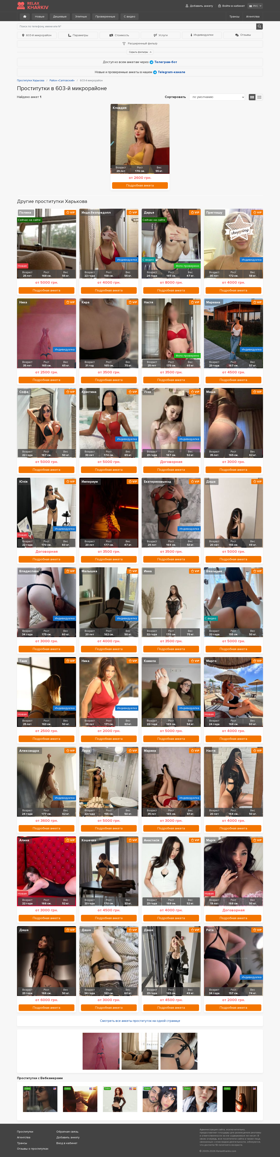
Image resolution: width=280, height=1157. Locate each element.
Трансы (234, 16)
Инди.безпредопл (96, 213)
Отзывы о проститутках (32, 1148)
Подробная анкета (140, 185)
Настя (148, 302)
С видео (129, 16)
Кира (85, 302)
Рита (210, 930)
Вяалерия (214, 571)
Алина (24, 840)
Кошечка (89, 840)
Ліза (147, 392)
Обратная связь (67, 1131)
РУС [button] (255, 6)
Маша (210, 392)
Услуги (163, 35)
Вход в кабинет (66, 1143)
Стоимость (122, 35)
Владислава (29, 571)
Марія (210, 840)
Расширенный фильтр (142, 43)
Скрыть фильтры (139, 52)
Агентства (253, 16)
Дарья (149, 213)
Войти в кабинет (233, 6)
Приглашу (214, 213)
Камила (150, 661)
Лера (86, 751)
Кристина (89, 392)
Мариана (213, 302)
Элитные (81, 16)
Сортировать (175, 97)
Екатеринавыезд (157, 482)
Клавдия (119, 108)
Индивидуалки (203, 35)
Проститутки (25, 1131)
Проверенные (105, 16)
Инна (148, 571)
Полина (25, 213)
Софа (23, 392)
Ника (23, 302)
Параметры (80, 35)
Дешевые (60, 16)
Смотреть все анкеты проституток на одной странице (140, 1021)
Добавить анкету (201, 6)
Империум (90, 482)
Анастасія (151, 840)
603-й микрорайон (38, 35)
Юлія (23, 482)
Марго (211, 661)
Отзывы (245, 35)
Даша (210, 482)
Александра (29, 751)
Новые (39, 16)
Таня (23, 661)
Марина (150, 751)
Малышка (89, 571)
